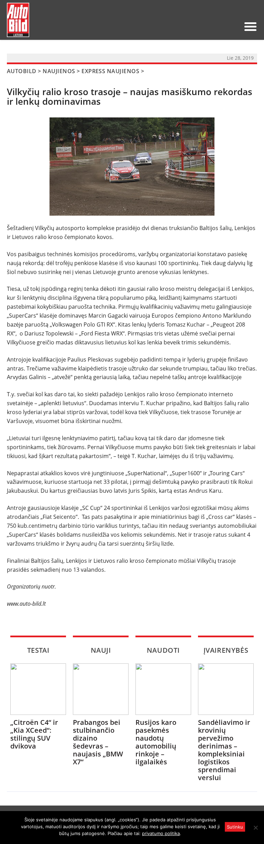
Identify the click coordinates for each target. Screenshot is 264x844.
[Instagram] (233, 26)
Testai (38, 650)
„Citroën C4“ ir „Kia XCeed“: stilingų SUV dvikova (34, 734)
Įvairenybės (226, 650)
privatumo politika (161, 833)
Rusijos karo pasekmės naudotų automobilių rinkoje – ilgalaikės (155, 742)
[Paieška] (200, 26)
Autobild (21, 71)
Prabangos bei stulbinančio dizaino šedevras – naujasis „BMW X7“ (98, 742)
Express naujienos (110, 71)
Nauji (101, 650)
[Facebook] (222, 26)
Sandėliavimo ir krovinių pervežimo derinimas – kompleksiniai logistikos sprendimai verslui (224, 750)
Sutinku (235, 827)
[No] (255, 827)
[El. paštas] (211, 26)
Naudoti (163, 650)
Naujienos (59, 71)
